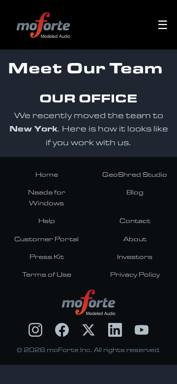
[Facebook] (62, 330)
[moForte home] (89, 302)
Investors (134, 256)
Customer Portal (46, 239)
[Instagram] (35, 330)
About (135, 239)
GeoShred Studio (134, 174)
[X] (88, 330)
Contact (134, 220)
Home (46, 174)
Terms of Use (46, 274)
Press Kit (47, 256)
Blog (135, 192)
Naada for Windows (46, 197)
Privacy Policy (135, 274)
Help (46, 220)
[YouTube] (141, 330)
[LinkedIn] (115, 330)
